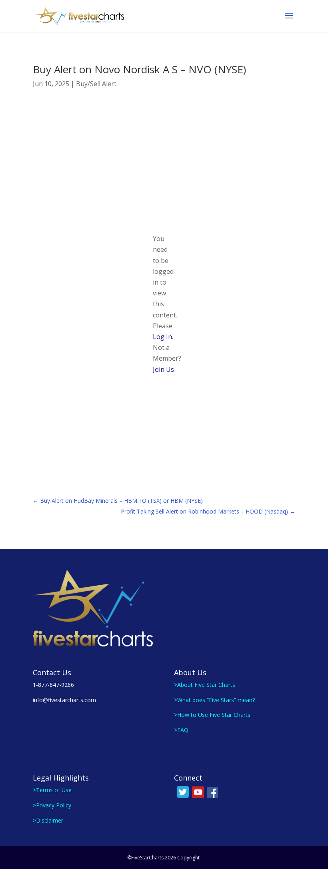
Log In (162, 336)
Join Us (163, 369)
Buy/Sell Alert (96, 83)
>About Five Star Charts (204, 684)
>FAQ (181, 730)
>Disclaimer (48, 820)
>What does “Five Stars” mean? (214, 700)
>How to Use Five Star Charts (212, 714)
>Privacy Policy (52, 805)
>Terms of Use (52, 790)
